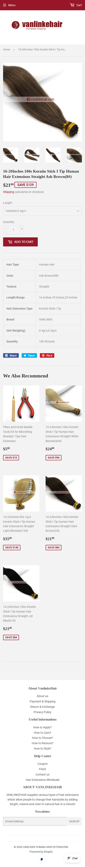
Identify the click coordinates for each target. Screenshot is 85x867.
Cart (79, 5)
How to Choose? (42, 737)
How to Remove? (42, 743)
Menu (11, 5)
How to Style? (42, 748)
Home (6, 49)
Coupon (43, 763)
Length (7, 202)
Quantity (8, 222)
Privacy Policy (42, 712)
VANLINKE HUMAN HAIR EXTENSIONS (45, 846)
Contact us (42, 774)
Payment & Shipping (42, 701)
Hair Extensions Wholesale (42, 779)
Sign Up (74, 821)
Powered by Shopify (41, 851)
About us (42, 696)
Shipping (8, 192)
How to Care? (42, 732)
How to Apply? (42, 727)
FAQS (42, 769)
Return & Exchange (42, 706)
